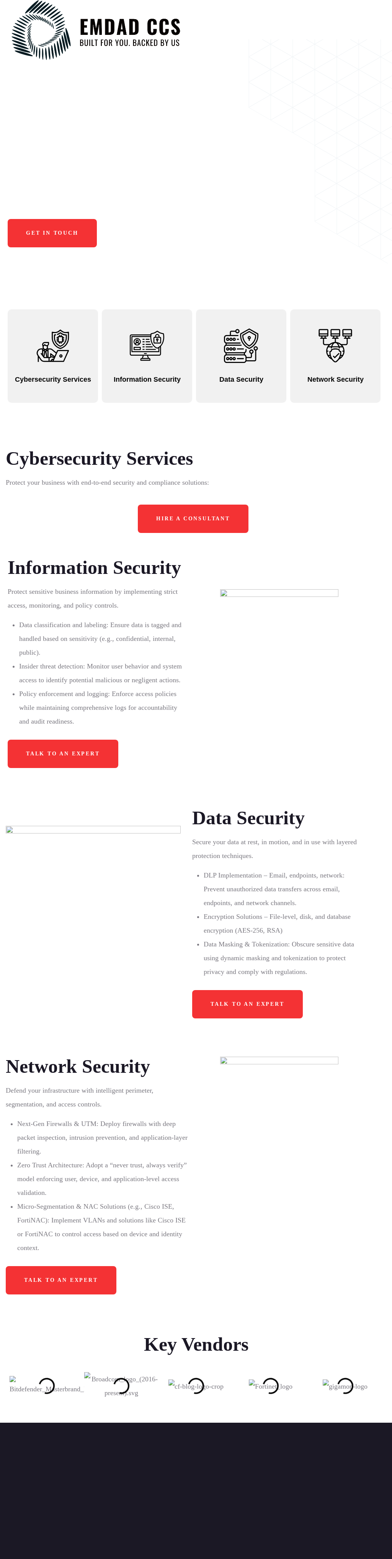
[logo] (98, 30)
